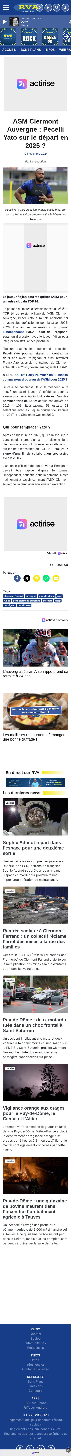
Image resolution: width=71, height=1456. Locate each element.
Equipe (36, 1338)
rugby (7, 600)
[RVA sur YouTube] (41, 1449)
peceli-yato (24, 605)
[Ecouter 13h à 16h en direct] (35, 782)
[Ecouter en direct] (48, 8)
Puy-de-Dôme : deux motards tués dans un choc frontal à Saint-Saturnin (34, 1025)
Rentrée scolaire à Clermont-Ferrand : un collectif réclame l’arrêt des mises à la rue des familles (34, 938)
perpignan (9, 605)
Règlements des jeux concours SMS (35, 1429)
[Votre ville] (39, 8)
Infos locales (35, 1364)
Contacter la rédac (35, 1369)
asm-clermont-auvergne (26, 600)
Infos (50, 49)
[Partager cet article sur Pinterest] (35, 580)
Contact (35, 1334)
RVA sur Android (35, 1407)
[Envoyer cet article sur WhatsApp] (45, 580)
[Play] (5, 21)
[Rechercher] (56, 8)
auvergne (31, 596)
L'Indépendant (13, 332)
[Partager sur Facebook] (16, 580)
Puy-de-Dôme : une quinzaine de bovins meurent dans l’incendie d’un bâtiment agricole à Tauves (35, 1209)
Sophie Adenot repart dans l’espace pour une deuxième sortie (33, 848)
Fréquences (35, 1348)
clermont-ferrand (13, 596)
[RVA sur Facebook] (19, 1449)
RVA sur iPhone (35, 1403)
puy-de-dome (47, 596)
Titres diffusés (35, 1343)
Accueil (9, 49)
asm (59, 596)
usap (58, 600)
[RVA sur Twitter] (30, 1449)
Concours (35, 1391)
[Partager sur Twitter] (26, 580)
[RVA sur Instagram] (51, 1449)
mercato (47, 600)
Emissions (35, 1386)
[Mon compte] (65, 8)
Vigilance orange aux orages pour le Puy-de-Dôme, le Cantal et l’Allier (34, 1113)
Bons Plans (31, 49)
